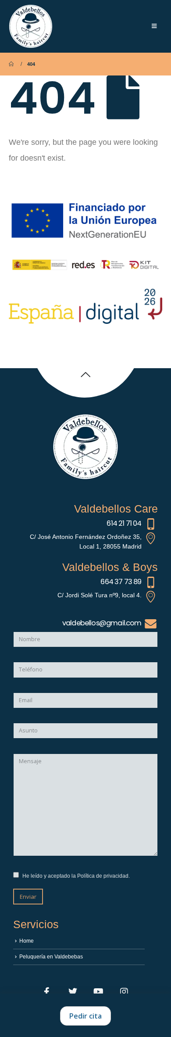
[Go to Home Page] (12, 64)
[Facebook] (47, 991)
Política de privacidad (102, 876)
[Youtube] (99, 991)
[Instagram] (124, 991)
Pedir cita (85, 1016)
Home (26, 941)
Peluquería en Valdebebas (51, 956)
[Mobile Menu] (154, 26)
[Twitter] (73, 991)
